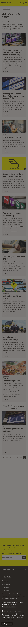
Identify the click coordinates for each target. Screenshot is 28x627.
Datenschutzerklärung (9, 607)
